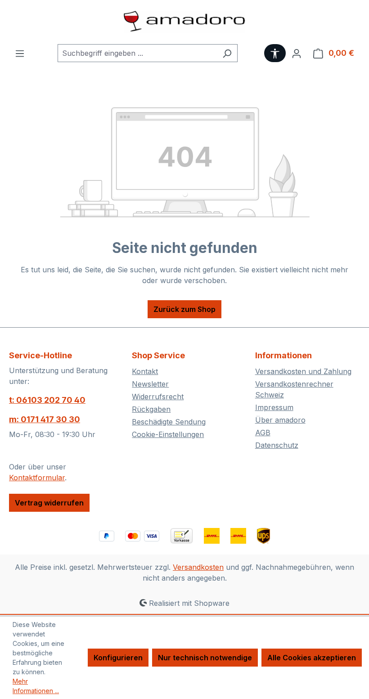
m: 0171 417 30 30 (44, 419)
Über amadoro (280, 419)
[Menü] (20, 53)
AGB (262, 432)
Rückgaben (151, 409)
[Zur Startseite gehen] (184, 22)
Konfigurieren (118, 657)
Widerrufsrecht (158, 396)
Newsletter (150, 383)
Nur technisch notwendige (205, 657)
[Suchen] (227, 53)
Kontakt (145, 371)
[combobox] (137, 53)
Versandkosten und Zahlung (303, 371)
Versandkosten (198, 567)
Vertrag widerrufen (49, 502)
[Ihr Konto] (296, 53)
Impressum (274, 407)
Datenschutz (276, 445)
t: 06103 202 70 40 (47, 400)
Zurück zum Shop (184, 309)
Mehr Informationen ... (36, 685)
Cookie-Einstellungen (168, 434)
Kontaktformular (37, 477)
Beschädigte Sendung (169, 421)
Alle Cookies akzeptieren (311, 657)
